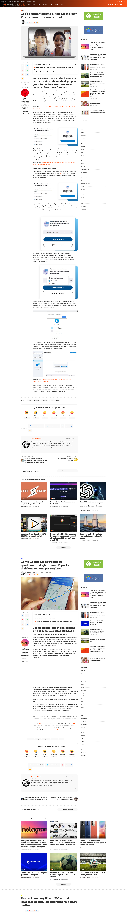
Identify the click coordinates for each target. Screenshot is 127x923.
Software (83, 180)
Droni (82, 141)
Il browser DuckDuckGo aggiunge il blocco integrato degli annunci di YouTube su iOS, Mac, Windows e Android (63, 537)
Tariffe (82, 195)
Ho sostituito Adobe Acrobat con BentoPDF (63, 503)
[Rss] (125, 1)
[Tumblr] (33, 23)
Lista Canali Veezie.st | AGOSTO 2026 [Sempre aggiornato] (33, 535)
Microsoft (45, 400)
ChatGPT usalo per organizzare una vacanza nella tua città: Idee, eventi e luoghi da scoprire (92, 504)
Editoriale (83, 143)
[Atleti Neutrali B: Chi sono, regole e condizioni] (85, 103)
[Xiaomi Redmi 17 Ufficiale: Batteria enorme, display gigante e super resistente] (85, 67)
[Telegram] (36, 23)
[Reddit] (34, 23)
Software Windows (85, 183)
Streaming (83, 189)
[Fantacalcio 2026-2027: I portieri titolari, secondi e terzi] (85, 84)
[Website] (75, 450)
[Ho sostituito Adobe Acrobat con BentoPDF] (63, 491)
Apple (82, 129)
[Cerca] (125, 4)
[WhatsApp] (31, 23)
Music (82, 158)
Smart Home (84, 172)
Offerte (83, 163)
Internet (37, 400)
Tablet (82, 192)
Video (52, 400)
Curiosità (31, 739)
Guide (23, 10)
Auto (82, 132)
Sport (82, 186)
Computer (83, 135)
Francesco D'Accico (31, 20)
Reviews (83, 166)
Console (83, 138)
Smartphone (84, 175)
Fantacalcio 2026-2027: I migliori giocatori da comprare (97, 622)
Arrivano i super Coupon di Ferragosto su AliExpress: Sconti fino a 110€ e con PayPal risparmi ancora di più (97, 93)
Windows (83, 206)
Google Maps (46, 739)
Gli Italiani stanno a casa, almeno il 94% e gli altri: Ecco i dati (54, 621)
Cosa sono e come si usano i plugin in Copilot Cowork (32, 503)
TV (81, 200)
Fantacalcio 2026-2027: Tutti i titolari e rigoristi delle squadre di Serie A (97, 74)
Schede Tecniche (85, 169)
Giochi (82, 149)
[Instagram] (121, 1)
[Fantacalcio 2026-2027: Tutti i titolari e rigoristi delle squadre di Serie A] (85, 75)
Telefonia (83, 197)
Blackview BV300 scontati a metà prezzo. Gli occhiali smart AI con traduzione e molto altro (62, 843)
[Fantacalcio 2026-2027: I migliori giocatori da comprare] (85, 623)
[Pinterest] (119, 1)
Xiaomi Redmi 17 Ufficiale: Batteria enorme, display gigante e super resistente (97, 66)
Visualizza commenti (67, 471)
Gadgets (83, 146)
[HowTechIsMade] (13, 4)
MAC (82, 155)
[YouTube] (123, 1)
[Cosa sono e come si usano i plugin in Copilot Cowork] (34, 491)
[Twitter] (118, 1)
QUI (61, 173)
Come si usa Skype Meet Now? (45, 71)
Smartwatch (84, 178)
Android (83, 124)
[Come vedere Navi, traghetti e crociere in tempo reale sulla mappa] (93, 523)
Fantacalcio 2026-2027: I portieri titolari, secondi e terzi (97, 83)
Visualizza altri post (70, 438)
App (82, 126)
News (82, 160)
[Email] (38, 23)
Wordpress (83, 209)
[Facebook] (116, 1)
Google (38, 739)
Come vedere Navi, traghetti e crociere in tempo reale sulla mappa (91, 536)
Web (58, 400)
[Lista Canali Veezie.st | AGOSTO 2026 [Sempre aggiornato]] (34, 523)
